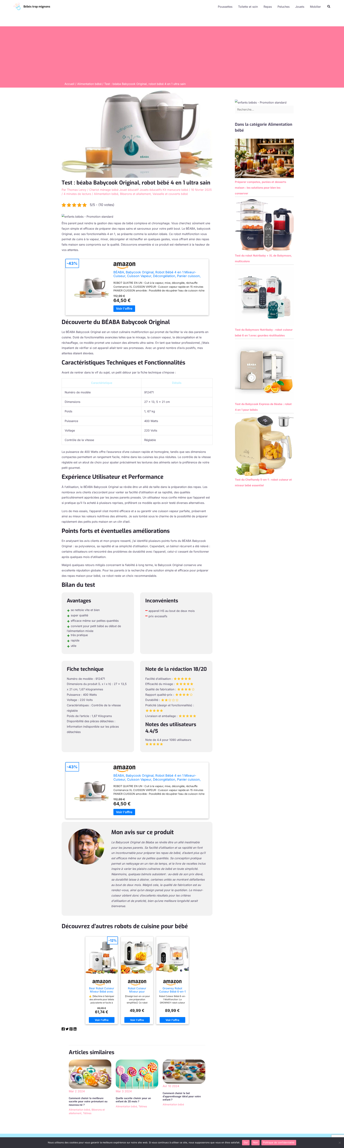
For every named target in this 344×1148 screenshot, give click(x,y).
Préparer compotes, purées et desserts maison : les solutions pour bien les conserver (260, 187)
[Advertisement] (172, 55)
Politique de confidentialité (278, 1142)
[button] (329, 6)
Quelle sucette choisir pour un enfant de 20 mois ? (133, 1100)
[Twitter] (67, 1029)
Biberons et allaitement (135, 194)
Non (255, 1142)
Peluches (284, 6)
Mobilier (315, 6)
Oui (246, 1142)
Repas (268, 6)
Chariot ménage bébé (103, 189)
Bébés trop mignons (36, 6)
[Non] (339, 1142)
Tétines (87, 1113)
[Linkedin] (75, 1029)
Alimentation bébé (106, 194)
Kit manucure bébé (175, 189)
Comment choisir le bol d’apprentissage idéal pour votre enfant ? (182, 1096)
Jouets (299, 6)
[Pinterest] (71, 1029)
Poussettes (225, 6)
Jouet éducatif (129, 189)
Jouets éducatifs (151, 189)
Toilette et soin (248, 6)
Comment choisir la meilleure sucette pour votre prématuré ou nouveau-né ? (88, 1101)
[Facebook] (63, 1029)
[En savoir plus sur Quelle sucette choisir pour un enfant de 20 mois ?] (137, 1074)
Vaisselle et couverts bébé (170, 194)
